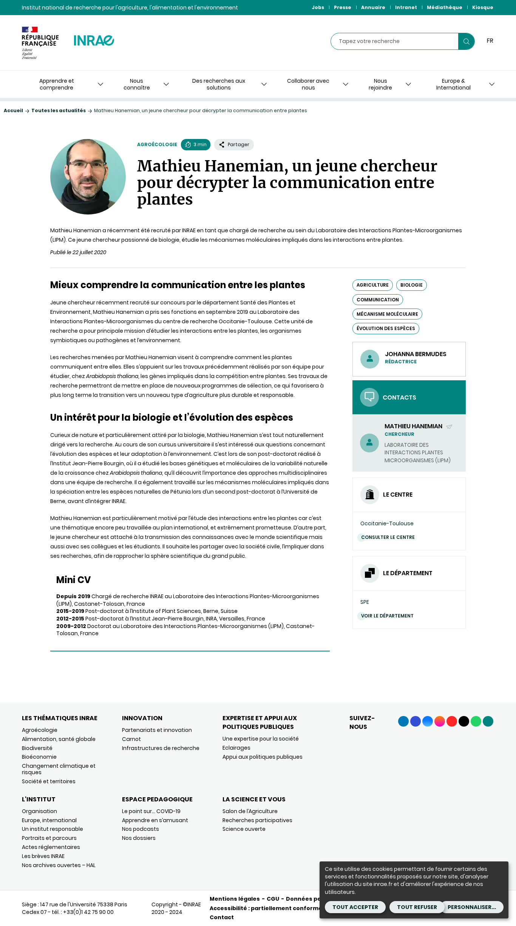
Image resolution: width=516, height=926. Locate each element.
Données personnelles (319, 899)
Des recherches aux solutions (218, 84)
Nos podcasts (140, 829)
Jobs (318, 7)
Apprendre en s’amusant (155, 820)
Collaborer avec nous (308, 84)
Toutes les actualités (58, 110)
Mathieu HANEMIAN (414, 426)
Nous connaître (137, 84)
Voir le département (387, 616)
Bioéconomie (39, 757)
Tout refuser (417, 907)
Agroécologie (157, 144)
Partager (238, 144)
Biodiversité (37, 748)
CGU (273, 899)
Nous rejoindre (380, 84)
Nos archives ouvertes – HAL (59, 865)
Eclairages (236, 748)
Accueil (13, 110)
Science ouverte (244, 829)
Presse (342, 7)
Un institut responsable (52, 829)
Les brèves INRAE (43, 856)
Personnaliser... (472, 907)
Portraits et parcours (49, 838)
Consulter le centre (388, 537)
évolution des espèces (386, 328)
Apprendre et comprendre (56, 84)
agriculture (373, 285)
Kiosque (482, 7)
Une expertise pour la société (260, 738)
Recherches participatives (257, 820)
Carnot (131, 739)
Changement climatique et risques (59, 769)
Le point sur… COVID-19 (151, 811)
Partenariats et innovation (157, 730)
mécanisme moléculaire (387, 314)
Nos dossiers (139, 838)
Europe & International (453, 84)
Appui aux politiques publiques (262, 757)
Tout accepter (355, 907)
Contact (222, 917)
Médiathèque (444, 7)
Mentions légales (235, 899)
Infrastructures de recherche (160, 748)
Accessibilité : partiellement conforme (266, 908)
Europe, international (49, 820)
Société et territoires (49, 781)
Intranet (406, 7)
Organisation (39, 811)
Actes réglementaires (51, 847)
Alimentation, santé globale (59, 739)
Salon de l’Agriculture (250, 811)
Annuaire (373, 7)
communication (378, 299)
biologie (411, 285)
